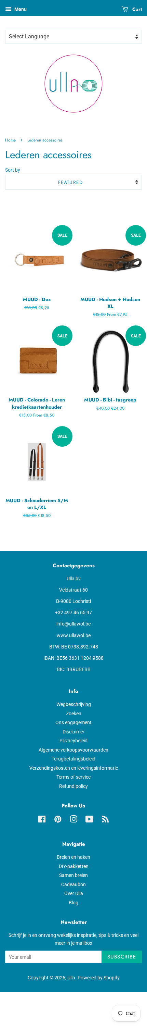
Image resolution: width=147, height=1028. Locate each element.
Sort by (12, 170)
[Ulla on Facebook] (42, 820)
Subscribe (121, 957)
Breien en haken (73, 857)
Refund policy (73, 786)
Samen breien (73, 875)
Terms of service (73, 777)
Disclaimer (73, 731)
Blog (73, 902)
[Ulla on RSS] (105, 820)
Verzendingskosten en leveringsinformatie (73, 768)
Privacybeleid (73, 740)
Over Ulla (73, 893)
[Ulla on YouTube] (89, 820)
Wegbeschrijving (73, 704)
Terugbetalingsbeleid (73, 758)
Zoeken (73, 713)
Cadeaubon (73, 884)
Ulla (71, 977)
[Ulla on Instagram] (73, 820)
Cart (136, 9)
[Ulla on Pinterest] (58, 820)
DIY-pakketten (74, 866)
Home (10, 140)
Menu (20, 9)
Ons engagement (73, 722)
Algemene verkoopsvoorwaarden (73, 750)
